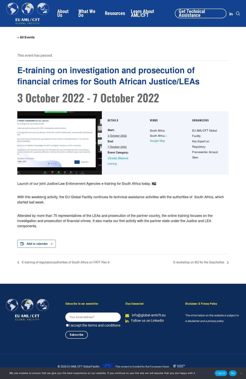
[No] (241, 373)
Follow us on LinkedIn (147, 320)
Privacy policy (205, 373)
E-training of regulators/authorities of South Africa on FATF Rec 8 (65, 262)
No (233, 373)
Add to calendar (37, 243)
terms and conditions (104, 325)
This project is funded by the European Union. (142, 366)
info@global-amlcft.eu (149, 315)
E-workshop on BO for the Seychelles (199, 262)
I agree (221, 373)
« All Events (26, 37)
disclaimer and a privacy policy (205, 321)
